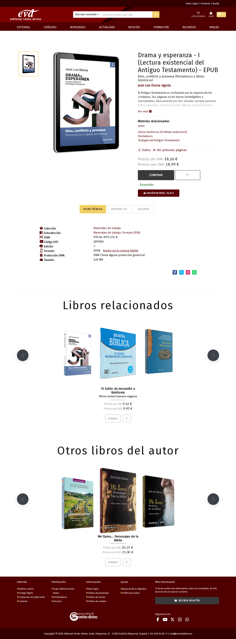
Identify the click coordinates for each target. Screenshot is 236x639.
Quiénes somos (26, 588)
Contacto (205, 3)
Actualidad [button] (107, 27)
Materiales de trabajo (107, 228)
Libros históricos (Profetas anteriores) (162, 132)
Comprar (156, 175)
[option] (86, 103)
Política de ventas (96, 597)
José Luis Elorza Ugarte (154, 85)
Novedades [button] (78, 27)
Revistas (134, 27)
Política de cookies (96, 601)
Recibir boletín (189, 600)
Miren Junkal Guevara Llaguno (118, 396)
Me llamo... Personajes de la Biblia (118, 538)
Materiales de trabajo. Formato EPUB (116, 232)
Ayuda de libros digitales (134, 588)
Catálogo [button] (50, 27)
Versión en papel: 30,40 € (160, 193)
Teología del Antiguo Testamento (159, 140)
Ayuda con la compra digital (120, 250)
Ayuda (216, 3)
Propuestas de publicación (31, 597)
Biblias (214, 27)
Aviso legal (192, 3)
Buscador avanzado (86, 14)
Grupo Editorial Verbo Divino (63, 590)
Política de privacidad (98, 593)
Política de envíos (131, 593)
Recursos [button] (189, 27)
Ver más (143, 111)
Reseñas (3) (119, 209)
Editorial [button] (23, 27)
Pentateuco (145, 136)
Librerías (57, 601)
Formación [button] (161, 27)
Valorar (143, 209)
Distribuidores (60, 597)
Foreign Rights (25, 593)
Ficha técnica (92, 209)
